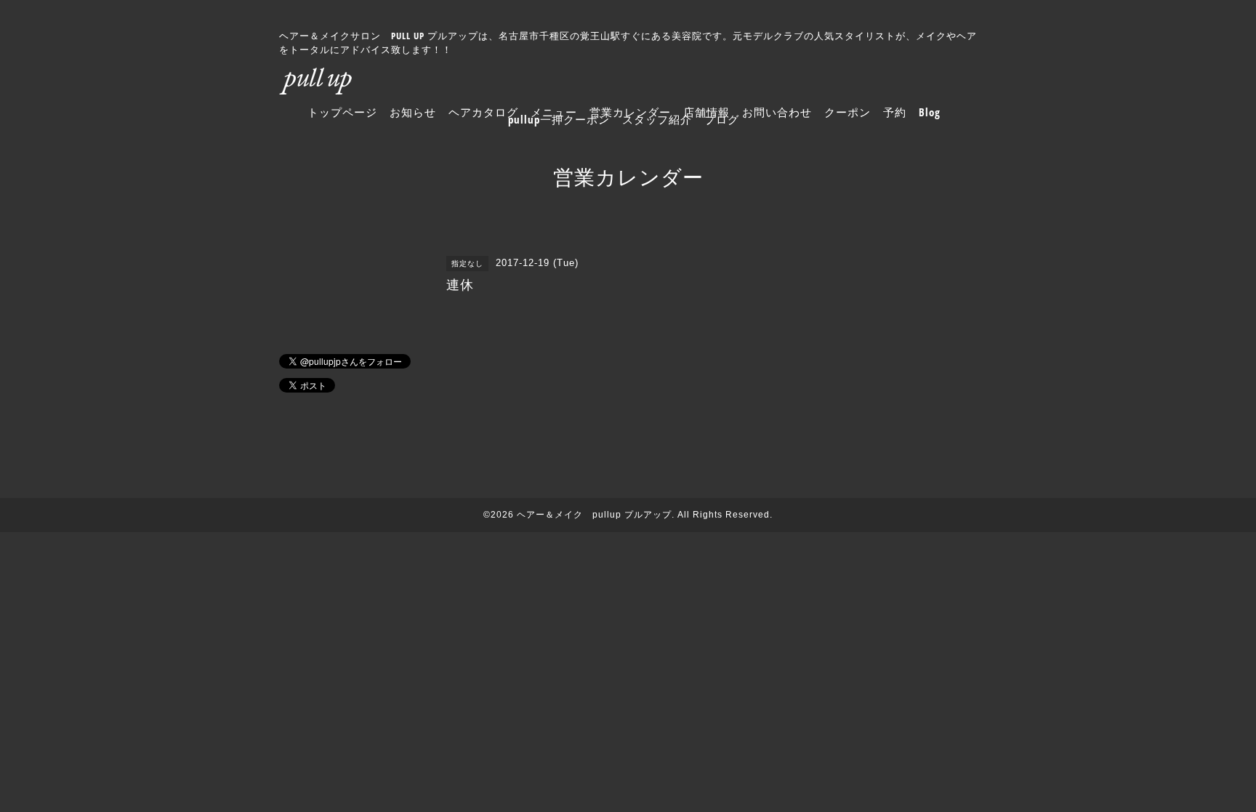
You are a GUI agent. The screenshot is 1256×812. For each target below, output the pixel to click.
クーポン (847, 112)
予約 (894, 112)
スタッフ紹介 (657, 119)
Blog (930, 112)
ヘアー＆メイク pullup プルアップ (594, 515)
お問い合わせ (777, 112)
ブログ (721, 119)
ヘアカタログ (483, 112)
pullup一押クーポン (559, 119)
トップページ (342, 112)
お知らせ (413, 112)
